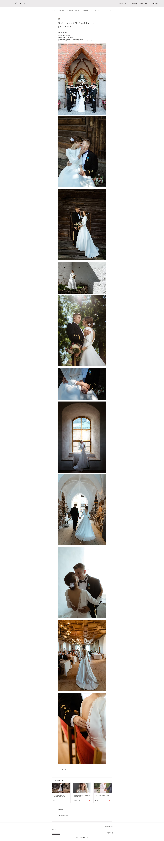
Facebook (54, 827)
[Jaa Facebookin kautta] (59, 769)
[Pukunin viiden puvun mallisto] (103, 788)
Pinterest (54, 829)
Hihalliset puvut (69, 10)
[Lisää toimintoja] (105, 19)
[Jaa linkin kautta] (68, 769)
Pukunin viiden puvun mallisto (102, 795)
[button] (127, 3)
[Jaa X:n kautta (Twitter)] (62, 769)
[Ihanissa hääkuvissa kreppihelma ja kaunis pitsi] (82, 788)
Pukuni (21, 3)
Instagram (54, 826)
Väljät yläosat (77, 10)
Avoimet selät (93, 10)
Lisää (99, 10)
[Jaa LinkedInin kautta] (65, 769)
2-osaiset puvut (61, 10)
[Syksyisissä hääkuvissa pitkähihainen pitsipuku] (61, 788)
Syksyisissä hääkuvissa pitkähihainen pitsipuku (59, 796)
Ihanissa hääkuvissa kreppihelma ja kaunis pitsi (82, 796)
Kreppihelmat (85, 10)
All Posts (53, 10)
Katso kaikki (109, 780)
